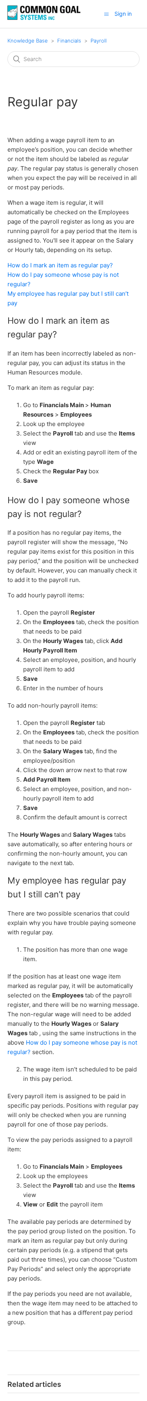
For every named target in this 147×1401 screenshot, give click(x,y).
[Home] (43, 18)
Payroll (99, 40)
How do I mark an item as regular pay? (60, 265)
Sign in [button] (123, 13)
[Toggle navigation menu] (106, 14)
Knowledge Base (27, 40)
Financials (69, 40)
